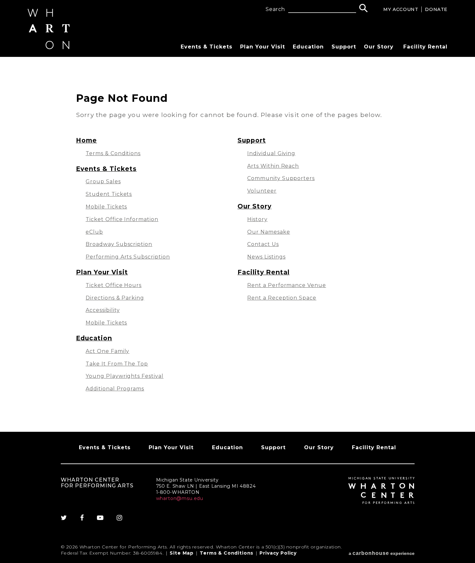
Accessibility (103, 310)
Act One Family (107, 351)
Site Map (182, 553)
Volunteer (262, 191)
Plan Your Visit (262, 47)
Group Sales (103, 181)
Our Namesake (268, 232)
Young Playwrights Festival (125, 376)
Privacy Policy (278, 553)
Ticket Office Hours (114, 285)
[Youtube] (100, 518)
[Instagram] (119, 518)
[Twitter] (67, 518)
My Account (400, 9)
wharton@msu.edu (180, 498)
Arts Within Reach (273, 166)
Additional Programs (115, 389)
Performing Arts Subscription (128, 257)
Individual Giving (271, 153)
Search (275, 9)
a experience (382, 553)
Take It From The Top (117, 364)
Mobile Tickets (106, 207)
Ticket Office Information (122, 219)
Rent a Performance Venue (286, 285)
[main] (237, 244)
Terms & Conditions (113, 153)
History (257, 219)
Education (308, 47)
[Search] (363, 9)
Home (86, 140)
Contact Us (263, 244)
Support (344, 47)
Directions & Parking (115, 298)
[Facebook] (82, 518)
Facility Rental (425, 47)
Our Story (379, 47)
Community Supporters (281, 178)
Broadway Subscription (119, 244)
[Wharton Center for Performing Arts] (48, 47)
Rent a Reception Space (281, 298)
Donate (436, 9)
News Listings (266, 257)
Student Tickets (109, 194)
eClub (94, 232)
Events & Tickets (206, 47)
